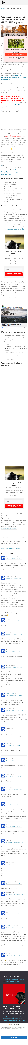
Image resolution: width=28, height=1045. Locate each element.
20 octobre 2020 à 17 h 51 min (14, 667)
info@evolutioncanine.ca (9, 528)
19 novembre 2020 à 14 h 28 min (14, 894)
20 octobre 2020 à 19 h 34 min (14, 695)
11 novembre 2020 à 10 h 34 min (14, 883)
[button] (26, 1024)
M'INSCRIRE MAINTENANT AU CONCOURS (14, 274)
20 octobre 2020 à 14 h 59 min (14, 578)
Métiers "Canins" (16, 548)
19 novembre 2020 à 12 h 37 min (14, 914)
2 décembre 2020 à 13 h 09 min (14, 955)
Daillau (8, 743)
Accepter (14, 1037)
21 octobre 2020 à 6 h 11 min (13, 761)
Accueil (3, 8)
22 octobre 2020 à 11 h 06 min (14, 789)
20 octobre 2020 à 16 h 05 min (14, 634)
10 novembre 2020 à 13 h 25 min (14, 842)
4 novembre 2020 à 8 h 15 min (14, 805)
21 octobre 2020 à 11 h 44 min (13, 776)
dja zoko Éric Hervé (11, 925)
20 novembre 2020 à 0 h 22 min (14, 710)
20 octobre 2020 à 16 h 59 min (14, 652)
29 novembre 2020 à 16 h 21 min (14, 927)
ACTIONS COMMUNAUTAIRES (13, 547)
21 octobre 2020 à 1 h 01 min (13, 745)
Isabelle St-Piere (10, 693)
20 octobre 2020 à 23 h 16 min (14, 730)
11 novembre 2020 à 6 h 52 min (14, 864)
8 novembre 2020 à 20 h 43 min (14, 827)
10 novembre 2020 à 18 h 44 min (14, 621)
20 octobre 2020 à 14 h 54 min (14, 558)
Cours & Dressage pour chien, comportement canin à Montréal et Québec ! (3, 2)
